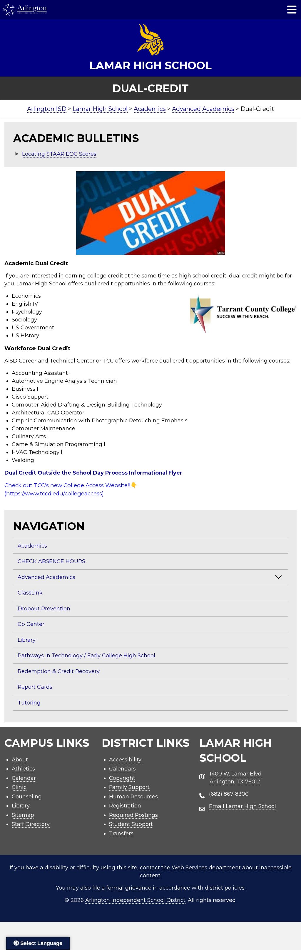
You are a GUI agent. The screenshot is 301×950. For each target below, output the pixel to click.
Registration (125, 805)
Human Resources (133, 796)
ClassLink (30, 593)
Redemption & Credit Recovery (59, 671)
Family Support (129, 787)
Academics (32, 546)
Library (27, 640)
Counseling (27, 796)
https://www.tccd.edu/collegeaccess (54, 493)
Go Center (31, 624)
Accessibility (125, 759)
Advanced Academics (46, 577)
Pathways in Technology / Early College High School (86, 655)
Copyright (122, 778)
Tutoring (29, 703)
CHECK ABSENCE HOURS (51, 561)
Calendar (24, 778)
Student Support (131, 824)
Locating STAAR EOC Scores (59, 154)
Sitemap (23, 815)
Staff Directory (31, 824)
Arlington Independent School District (135, 900)
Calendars (122, 769)
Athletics (23, 769)
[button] (278, 577)
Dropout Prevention (44, 608)
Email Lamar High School (242, 806)
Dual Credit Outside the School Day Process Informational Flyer (93, 473)
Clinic (19, 787)
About (20, 759)
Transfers (121, 833)
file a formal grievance (121, 888)
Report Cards (35, 687)
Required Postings (133, 815)
